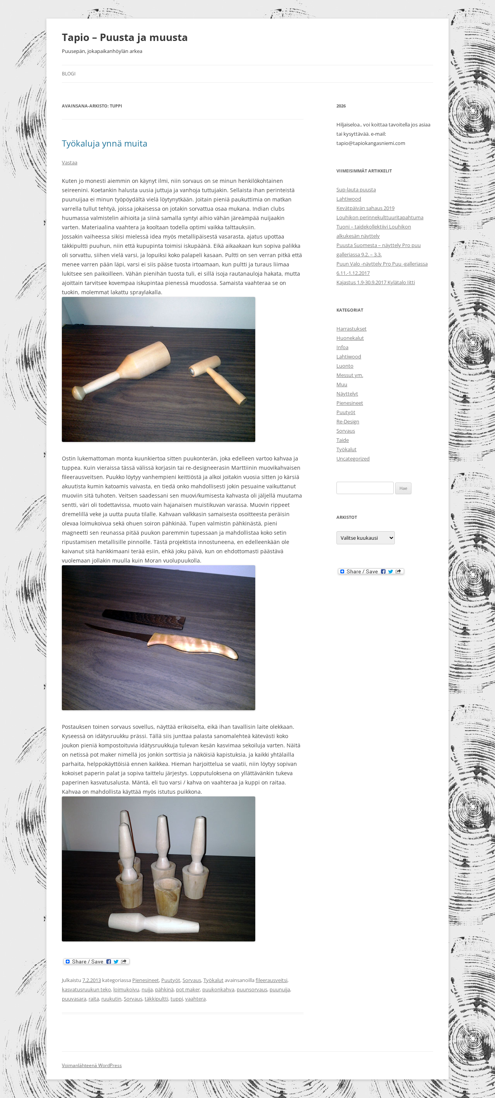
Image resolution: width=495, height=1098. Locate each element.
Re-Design (347, 421)
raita (94, 998)
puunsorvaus (252, 989)
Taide (342, 439)
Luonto (344, 365)
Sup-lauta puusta (356, 189)
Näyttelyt (347, 393)
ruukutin (111, 998)
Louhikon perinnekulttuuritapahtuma (379, 217)
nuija (147, 989)
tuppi (177, 998)
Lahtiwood (348, 198)
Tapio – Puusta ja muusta (125, 37)
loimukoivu (126, 989)
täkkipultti (156, 998)
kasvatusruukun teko (86, 989)
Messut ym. (349, 375)
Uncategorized (353, 458)
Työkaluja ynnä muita (104, 143)
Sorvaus (192, 980)
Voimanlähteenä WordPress (92, 1065)
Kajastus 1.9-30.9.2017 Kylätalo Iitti (375, 282)
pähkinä (164, 989)
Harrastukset (351, 328)
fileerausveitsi (271, 980)
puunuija (280, 989)
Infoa (342, 347)
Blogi (68, 73)
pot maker (188, 989)
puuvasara (74, 998)
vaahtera (195, 998)
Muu (341, 384)
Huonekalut (350, 337)
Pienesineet (145, 980)
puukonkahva (218, 989)
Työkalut (213, 980)
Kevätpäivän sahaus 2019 (365, 208)
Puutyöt (170, 980)
